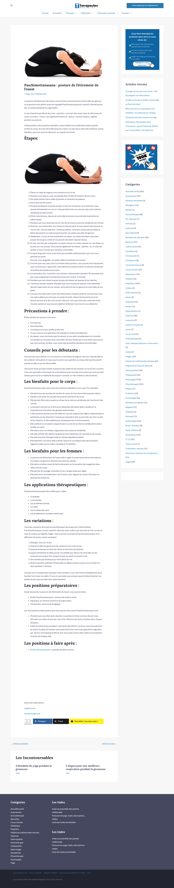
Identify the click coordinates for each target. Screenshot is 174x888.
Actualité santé (132, 191)
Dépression (130, 274)
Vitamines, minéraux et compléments (141, 453)
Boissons (129, 242)
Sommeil (129, 416)
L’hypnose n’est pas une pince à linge (141, 117)
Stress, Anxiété (131, 425)
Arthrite (129, 223)
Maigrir (128, 356)
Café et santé (131, 246)
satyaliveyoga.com (32, 713)
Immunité (129, 320)
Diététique (85, 13)
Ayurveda (129, 232)
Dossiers (125, 13)
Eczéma (128, 288)
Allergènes (130, 205)
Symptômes (130, 434)
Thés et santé (131, 444)
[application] (75, 13)
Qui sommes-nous (20, 873)
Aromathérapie (132, 214)
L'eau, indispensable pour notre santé (141, 343)
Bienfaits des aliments (135, 237)
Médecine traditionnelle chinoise (139, 361)
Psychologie (130, 398)
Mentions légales (50, 873)
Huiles (128, 306)
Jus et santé (130, 334)
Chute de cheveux (133, 265)
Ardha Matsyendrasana (40, 649)
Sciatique (129, 411)
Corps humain (131, 269)
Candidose (130, 251)
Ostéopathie (131, 375)
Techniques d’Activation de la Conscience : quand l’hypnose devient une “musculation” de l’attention (141, 126)
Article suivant (109, 743)
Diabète (128, 279)
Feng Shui (129, 302)
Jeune (128, 329)
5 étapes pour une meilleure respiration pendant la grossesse (86, 767)
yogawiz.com (29, 708)
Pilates (128, 388)
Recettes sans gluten (134, 402)
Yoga (27, 94)
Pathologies (130, 379)
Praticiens (129, 393)
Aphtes (128, 209)
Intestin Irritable (132, 325)
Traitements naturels (106, 13)
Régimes (129, 407)
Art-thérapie (131, 219)
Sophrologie (130, 421)
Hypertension (131, 311)
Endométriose (131, 292)
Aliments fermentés (134, 200)
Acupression (130, 196)
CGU (89, 873)
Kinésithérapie (131, 338)
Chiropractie (131, 255)
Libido (128, 352)
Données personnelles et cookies (72, 873)
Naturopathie (131, 370)
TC (126, 439)
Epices (128, 297)
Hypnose (129, 315)
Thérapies (70, 13)
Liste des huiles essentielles (64, 822)
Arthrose (129, 228)
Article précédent (19, 743)
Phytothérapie (131, 384)
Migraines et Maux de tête (136, 365)
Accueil (45, 13)
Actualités (57, 13)
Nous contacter (35, 873)
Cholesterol (130, 260)
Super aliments (131, 430)
